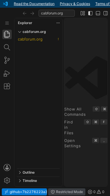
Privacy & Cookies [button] (75, 3)
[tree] (38, 102)
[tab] (7, 34)
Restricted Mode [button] (69, 192)
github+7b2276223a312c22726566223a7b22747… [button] (28, 192)
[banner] (55, 4)
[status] (55, 192)
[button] (24, 13)
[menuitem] (7, 23)
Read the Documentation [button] (34, 3)
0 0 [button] (98, 192)
